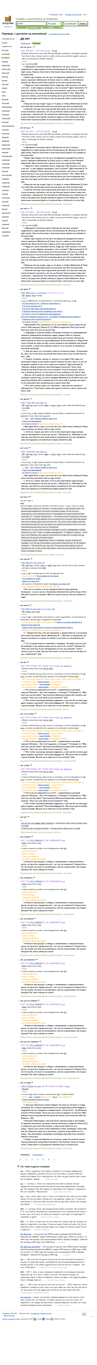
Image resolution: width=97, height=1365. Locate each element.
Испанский (5, 114)
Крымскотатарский (8, 126)
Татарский (5, 190)
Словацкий (5, 179)
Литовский (5, 137)
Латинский (5, 129)
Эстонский (5, 235)
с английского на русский (58, 34)
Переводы (34, 27)
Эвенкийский (6, 232)
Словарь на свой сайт (73, 14)
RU (85, 14)
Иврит (4, 92)
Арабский (5, 61)
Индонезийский (7, 107)
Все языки (5, 50)
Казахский (5, 122)
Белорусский (6, 69)
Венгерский (5, 73)
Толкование (25, 43)
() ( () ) (47, 628)
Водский (4, 80)
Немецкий (5, 152)
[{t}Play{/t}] (34, 47)
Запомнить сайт (57, 14)
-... (68, 123)
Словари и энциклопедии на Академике (37, 19)
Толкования (22, 27)
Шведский (5, 228)
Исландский (6, 110)
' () (42, 311)
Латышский (5, 133)
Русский (4, 42)
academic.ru (8, 26)
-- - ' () (51, 317)
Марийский (5, 141)
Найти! (83, 24)
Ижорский (5, 99)
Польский (5, 171)
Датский (4, 88)
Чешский (5, 220)
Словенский (6, 182)
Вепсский (5, 76)
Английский (5, 58)
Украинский (5, 205)
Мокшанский (6, 145)
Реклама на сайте (46, 1313)
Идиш (4, 95)
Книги (46, 27)
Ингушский (5, 103)
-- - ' (41, 303)
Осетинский (6, 163)
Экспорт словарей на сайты (11, 1319)
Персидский (6, 167)
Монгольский (6, 148)
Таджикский (5, 186)
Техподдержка (34, 1313)
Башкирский (6, 65)
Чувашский (5, 224)
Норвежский (6, 160)
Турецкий (5, 194)
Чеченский (5, 216)
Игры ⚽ (57, 27)
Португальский (6, 175)
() (49, 823)
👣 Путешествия (9, 1315)
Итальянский (6, 118)
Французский (6, 213)
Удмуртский (5, 197)
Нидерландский (7, 156)
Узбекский (5, 201)
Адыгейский (5, 54)
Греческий (5, 84)
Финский (4, 209)
